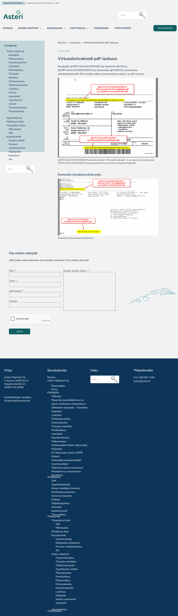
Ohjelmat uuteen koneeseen (67, 467)
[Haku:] (132, 15)
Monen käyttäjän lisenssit (65, 488)
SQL (11, 133)
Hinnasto (56, 507)
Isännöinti (14, 66)
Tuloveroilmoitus (18, 107)
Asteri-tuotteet (28, 28)
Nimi (12, 271)
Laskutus (14, 88)
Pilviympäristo (16, 111)
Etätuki (55, 456)
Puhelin (13, 301)
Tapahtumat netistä (67, 569)
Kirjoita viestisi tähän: (76, 271)
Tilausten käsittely (61, 426)
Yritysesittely (58, 386)
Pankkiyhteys (16, 70)
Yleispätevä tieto (16, 125)
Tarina (54, 389)
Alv (10, 159)
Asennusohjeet (59, 464)
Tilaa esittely (58, 514)
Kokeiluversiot (59, 510)
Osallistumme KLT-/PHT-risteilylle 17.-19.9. (43, 3)
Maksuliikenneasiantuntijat (66, 460)
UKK (53, 480)
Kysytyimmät (14, 136)
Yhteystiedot (122, 28)
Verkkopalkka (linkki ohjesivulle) (69, 445)
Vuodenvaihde (17, 140)
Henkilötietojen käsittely (17, 397)
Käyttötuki (57, 475)
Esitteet (55, 499)
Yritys (13, 281)
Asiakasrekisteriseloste (17, 400)
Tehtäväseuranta (18, 85)
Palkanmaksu (16, 58)
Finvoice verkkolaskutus (69, 546)
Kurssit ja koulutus (61, 495)
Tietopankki (101, 28)
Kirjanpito (14, 55)
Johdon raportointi (66, 599)
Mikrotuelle (15, 129)
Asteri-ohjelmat (15, 51)
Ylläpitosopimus (60, 503)
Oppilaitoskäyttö (60, 484)
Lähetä (19, 331)
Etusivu (8, 28)
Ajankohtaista (14, 118)
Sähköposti (16, 291)
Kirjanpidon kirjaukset (68, 542)
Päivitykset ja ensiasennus (66, 471)
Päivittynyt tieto (15, 121)
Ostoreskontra (17, 81)
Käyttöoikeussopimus (63, 492)
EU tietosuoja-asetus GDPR (67, 452)
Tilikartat (56, 396)
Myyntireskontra (18, 62)
